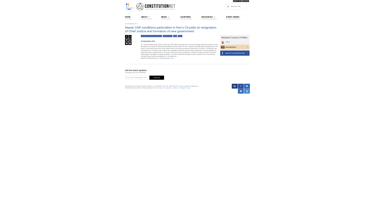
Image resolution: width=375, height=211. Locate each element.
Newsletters (237, 1)
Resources (207, 17)
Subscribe (246, 1)
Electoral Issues (167, 36)
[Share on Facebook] (126, 36)
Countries (185, 17)
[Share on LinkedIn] (130, 40)
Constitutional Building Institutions (151, 36)
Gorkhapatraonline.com (166, 58)
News (164, 17)
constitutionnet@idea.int (191, 86)
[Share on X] (130, 36)
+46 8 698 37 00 (160, 86)
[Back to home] (130, 7)
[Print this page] (130, 43)
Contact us (176, 88)
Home (127, 17)
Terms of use (158, 88)
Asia (175, 36)
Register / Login (185, 88)
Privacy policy (167, 88)
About (144, 17)
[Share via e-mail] (126, 43)
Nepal (180, 36)
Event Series (232, 17)
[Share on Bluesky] (126, 40)
